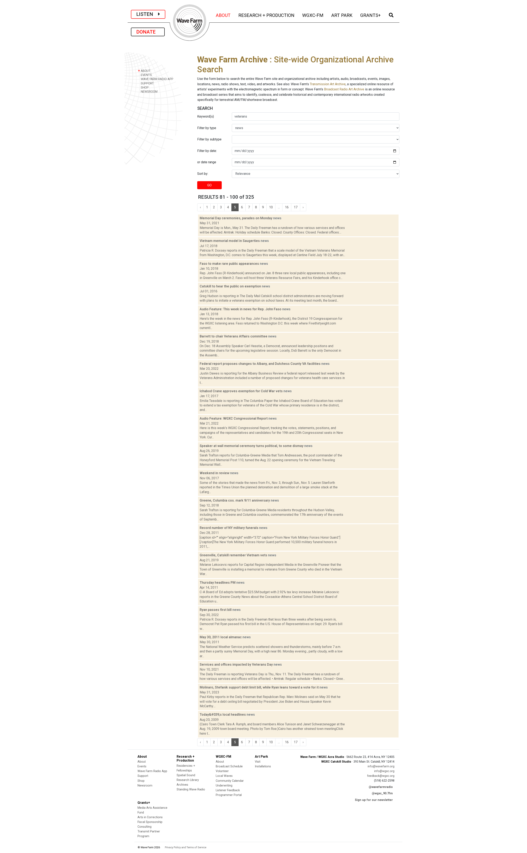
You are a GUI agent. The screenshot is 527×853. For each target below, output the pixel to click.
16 (287, 207)
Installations (263, 766)
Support (143, 776)
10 (271, 207)
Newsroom (145, 785)
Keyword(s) (205, 116)
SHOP (144, 87)
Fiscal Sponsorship (150, 822)
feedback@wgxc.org (380, 776)
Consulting (145, 826)
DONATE (147, 32)
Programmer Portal (229, 795)
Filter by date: (207, 151)
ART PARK (342, 15)
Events (142, 766)
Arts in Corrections (150, 817)
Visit (257, 761)
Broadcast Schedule (229, 766)
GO (209, 185)
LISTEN (147, 14)
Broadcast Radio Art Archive (344, 89)
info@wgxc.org (384, 771)
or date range (206, 162)
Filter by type (206, 128)
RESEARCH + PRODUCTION (266, 15)
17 (295, 207)
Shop (141, 781)
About (142, 761)
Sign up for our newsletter (374, 800)
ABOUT (223, 15)
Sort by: (202, 174)
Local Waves (224, 776)
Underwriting (224, 785)
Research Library (188, 780)
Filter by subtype (209, 139)
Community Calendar (230, 781)
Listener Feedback (228, 790)
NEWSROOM (148, 91)
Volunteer (222, 771)
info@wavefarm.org (381, 766)
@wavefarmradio (381, 787)
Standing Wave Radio (191, 789)
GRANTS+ (370, 15)
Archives (182, 784)
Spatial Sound (186, 775)
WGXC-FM (313, 15)
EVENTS (146, 75)
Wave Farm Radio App (152, 771)
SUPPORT (147, 83)
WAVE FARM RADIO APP (156, 79)
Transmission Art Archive (328, 84)
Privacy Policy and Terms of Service (185, 847)
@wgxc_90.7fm (382, 793)
